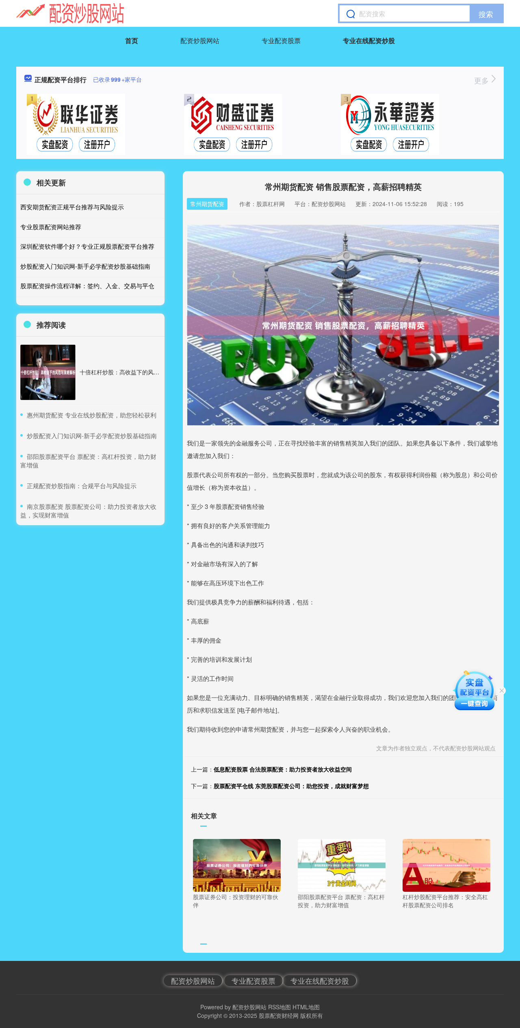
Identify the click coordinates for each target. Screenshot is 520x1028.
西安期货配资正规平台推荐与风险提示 (72, 206)
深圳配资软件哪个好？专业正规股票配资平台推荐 (87, 246)
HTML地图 (306, 1007)
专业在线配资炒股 (369, 40)
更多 (482, 80)
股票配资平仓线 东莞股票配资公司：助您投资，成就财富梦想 (291, 786)
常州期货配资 (207, 204)
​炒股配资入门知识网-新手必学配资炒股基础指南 (92, 435)
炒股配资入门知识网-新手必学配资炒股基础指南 (85, 266)
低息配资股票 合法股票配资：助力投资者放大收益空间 (283, 769)
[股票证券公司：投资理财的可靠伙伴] (237, 865)
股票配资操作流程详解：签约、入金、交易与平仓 (87, 285)
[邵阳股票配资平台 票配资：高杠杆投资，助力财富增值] (342, 865)
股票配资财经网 (279, 1015)
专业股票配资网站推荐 (50, 226)
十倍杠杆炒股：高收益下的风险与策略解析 (134, 372)
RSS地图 (279, 1007)
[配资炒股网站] (70, 13)
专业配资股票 (281, 40)
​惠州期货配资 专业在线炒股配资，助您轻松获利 (91, 415)
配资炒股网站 (199, 40)
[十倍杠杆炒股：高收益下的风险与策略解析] (48, 372)
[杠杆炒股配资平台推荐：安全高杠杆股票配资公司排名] (446, 865)
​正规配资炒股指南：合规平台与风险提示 (81, 485)
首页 (131, 40)
